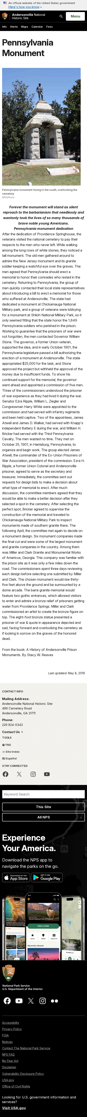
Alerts (14, 26)
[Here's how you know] (43, 5)
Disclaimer (9, 1067)
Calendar (37, 26)
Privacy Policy (12, 1029)
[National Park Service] (5, 16)
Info (4, 26)
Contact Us (11, 732)
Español (11, 758)
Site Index (12, 751)
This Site (43, 807)
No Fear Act (10, 1061)
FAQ (8, 744)
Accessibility (10, 1022)
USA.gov (8, 1080)
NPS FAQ (8, 1054)
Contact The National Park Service (26, 1048)
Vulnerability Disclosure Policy (23, 1073)
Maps (24, 26)
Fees (49, 26)
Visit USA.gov (14, 1108)
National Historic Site (28, 16)
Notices (7, 1042)
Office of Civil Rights (16, 1086)
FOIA (5, 1035)
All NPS (43, 817)
